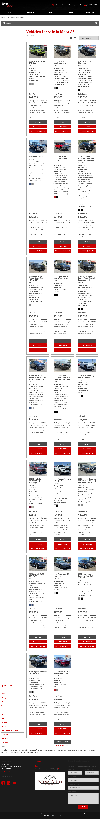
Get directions (6, 771)
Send (83, 807)
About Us (90, 12)
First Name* (72, 769)
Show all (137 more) (62, 745)
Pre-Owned (30, 12)
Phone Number (73, 784)
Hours (60, 769)
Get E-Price (37, 127)
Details (38, 122)
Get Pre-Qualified (38, 131)
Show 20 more (62, 742)
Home (10, 12)
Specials (50, 12)
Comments (72, 792)
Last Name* (89, 769)
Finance (70, 12)
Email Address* (73, 776)
